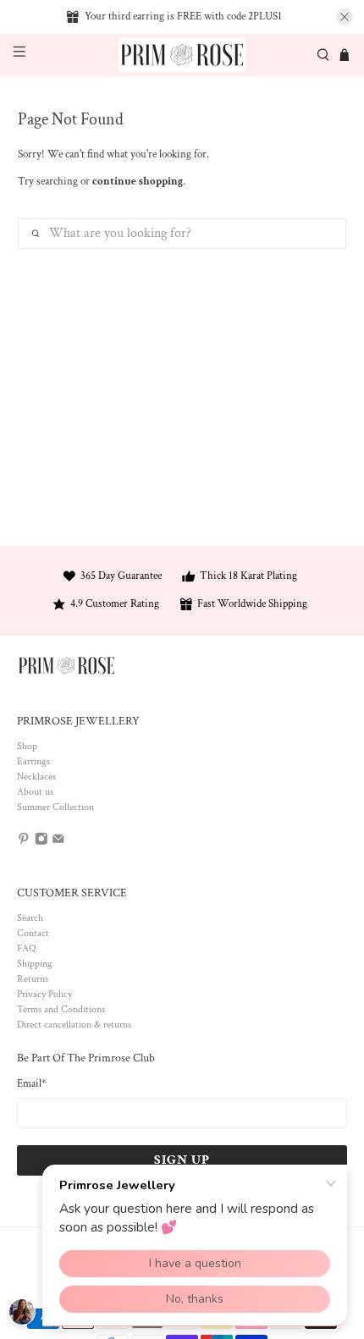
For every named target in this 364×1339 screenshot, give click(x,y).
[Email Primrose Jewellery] (58, 842)
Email (32, 1084)
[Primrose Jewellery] (182, 55)
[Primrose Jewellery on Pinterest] (23, 842)
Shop (27, 746)
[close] (344, 16)
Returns (32, 979)
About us (35, 791)
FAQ (26, 948)
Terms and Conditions (61, 1009)
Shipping (34, 963)
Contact (33, 933)
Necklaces (36, 776)
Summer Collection (55, 807)
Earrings (33, 761)
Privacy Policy (44, 994)
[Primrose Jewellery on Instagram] (41, 842)
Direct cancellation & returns (74, 1024)
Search (30, 918)
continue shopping (137, 181)
